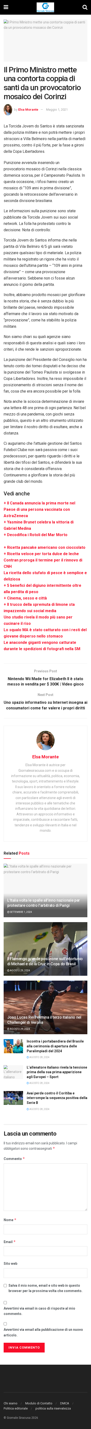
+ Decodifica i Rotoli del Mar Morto (35, 534)
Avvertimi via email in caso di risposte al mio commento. (39, 1311)
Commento (14, 1158)
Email (10, 1241)
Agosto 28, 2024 (39, 1057)
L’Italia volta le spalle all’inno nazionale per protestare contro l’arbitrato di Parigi (43, 903)
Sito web (10, 1263)
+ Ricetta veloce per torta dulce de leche (41, 553)
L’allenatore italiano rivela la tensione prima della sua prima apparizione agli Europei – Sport (57, 1072)
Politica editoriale (16, 1408)
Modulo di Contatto (38, 1403)
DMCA (64, 1403)
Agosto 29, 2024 (19, 970)
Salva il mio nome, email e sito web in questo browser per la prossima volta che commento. (45, 1288)
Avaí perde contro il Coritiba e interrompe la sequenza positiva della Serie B (57, 1098)
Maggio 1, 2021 (57, 109)
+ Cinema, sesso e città (25, 598)
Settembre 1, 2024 (20, 912)
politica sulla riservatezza (53, 1408)
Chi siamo (10, 1403)
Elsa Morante (28, 109)
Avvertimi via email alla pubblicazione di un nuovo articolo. (43, 1332)
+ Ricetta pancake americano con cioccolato (44, 547)
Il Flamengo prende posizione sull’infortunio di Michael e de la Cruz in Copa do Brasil (45, 961)
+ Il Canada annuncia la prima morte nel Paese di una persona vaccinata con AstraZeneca (39, 509)
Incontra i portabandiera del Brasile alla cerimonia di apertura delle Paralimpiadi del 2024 (55, 1046)
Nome (10, 1219)
